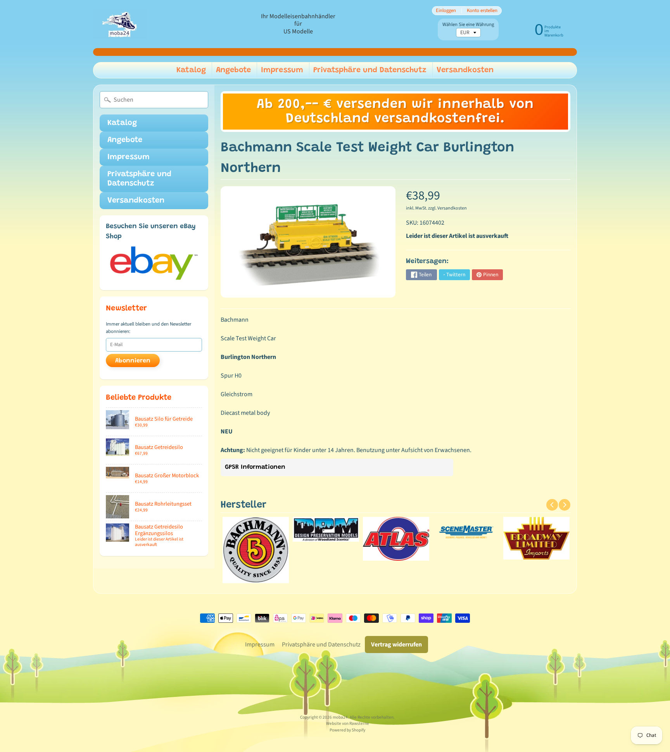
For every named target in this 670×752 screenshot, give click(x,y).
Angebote (233, 70)
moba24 (340, 717)
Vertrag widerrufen (396, 644)
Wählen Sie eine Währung (468, 25)
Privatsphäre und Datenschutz (370, 70)
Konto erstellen (482, 10)
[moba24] (120, 24)
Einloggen (446, 10)
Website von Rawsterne (347, 723)
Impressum (282, 70)
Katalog (191, 70)
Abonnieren (132, 361)
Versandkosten (465, 70)
